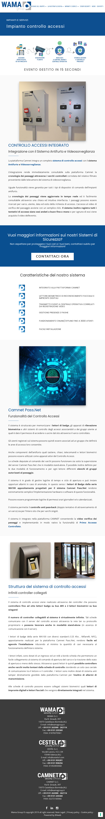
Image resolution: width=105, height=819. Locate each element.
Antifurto (13, 164)
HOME (28, 6)
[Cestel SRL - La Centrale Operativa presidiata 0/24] (52, 744)
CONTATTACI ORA (52, 256)
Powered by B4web (52, 815)
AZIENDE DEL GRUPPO (38, 6)
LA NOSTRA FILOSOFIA (55, 6)
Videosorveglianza (30, 164)
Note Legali (60, 812)
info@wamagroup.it (56, 724)
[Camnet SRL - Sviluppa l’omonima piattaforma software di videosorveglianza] (52, 776)
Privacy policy (73, 812)
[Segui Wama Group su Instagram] (57, 808)
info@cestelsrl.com (56, 757)
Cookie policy (87, 812)
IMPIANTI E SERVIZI (71, 6)
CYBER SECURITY (85, 6)
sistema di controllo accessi (67, 160)
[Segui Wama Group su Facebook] (47, 808)
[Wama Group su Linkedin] (52, 808)
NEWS (94, 6)
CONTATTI (100, 6)
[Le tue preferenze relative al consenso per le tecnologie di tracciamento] (100, 814)
